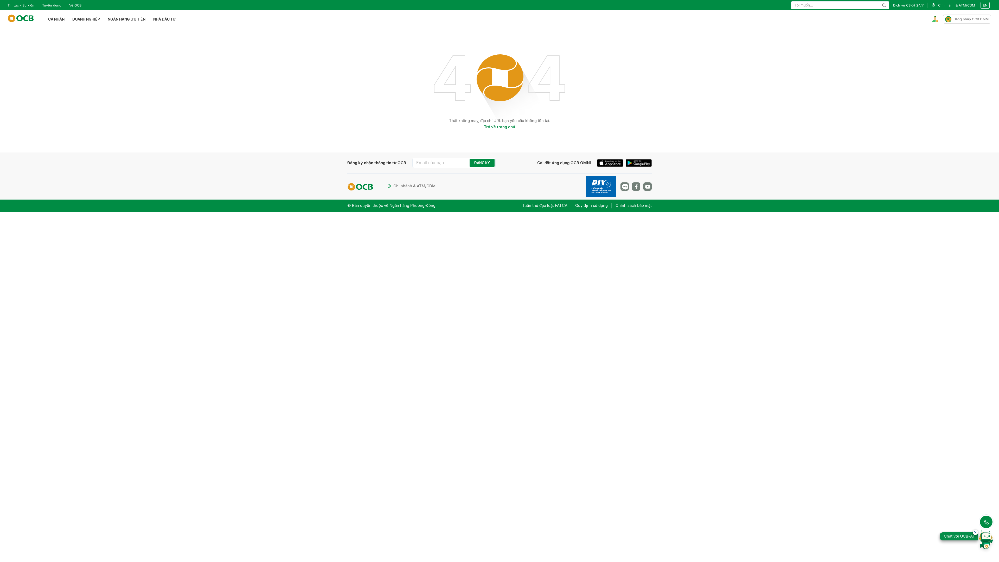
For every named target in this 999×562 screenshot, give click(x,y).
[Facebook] (636, 186)
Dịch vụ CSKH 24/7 (908, 5)
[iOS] (611, 163)
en (985, 5)
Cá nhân (56, 19)
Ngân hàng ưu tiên (126, 19)
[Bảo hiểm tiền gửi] (601, 186)
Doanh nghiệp (86, 19)
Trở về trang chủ (499, 126)
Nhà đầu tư (164, 19)
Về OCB (75, 5)
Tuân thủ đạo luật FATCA (544, 205)
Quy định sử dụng (591, 205)
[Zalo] (624, 186)
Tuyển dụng (51, 5)
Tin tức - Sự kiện (21, 5)
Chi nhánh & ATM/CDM (414, 185)
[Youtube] (647, 186)
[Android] (639, 163)
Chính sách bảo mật (634, 205)
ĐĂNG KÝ (482, 163)
